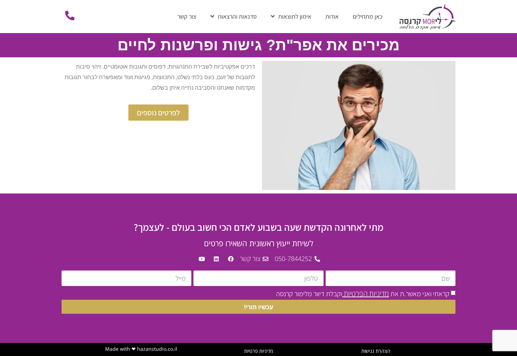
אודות (332, 16)
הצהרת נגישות (375, 351)
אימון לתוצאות (294, 16)
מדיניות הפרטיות (365, 293)
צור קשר (186, 16)
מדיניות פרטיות (258, 351)
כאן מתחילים (367, 16)
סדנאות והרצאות (237, 16)
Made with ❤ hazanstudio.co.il (141, 348)
